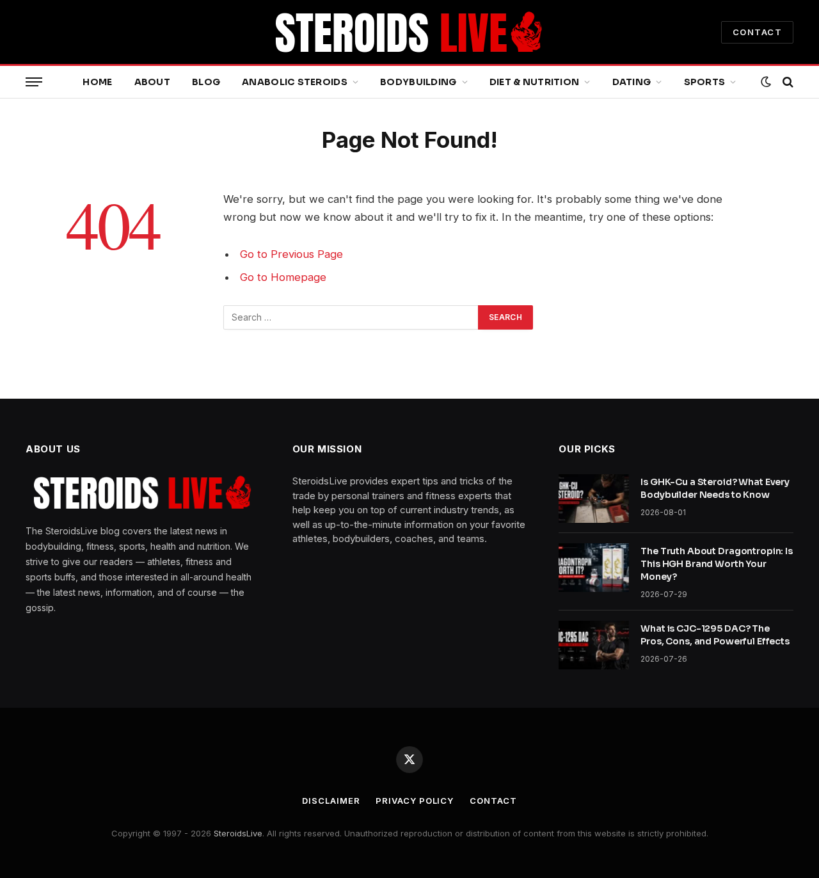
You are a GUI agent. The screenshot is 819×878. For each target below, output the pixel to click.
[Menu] (34, 82)
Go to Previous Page (291, 254)
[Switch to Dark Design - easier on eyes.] (766, 82)
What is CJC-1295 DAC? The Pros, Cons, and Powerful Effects (715, 635)
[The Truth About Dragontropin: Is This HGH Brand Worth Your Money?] (594, 567)
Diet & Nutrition (534, 82)
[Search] (786, 82)
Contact (493, 800)
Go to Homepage (283, 277)
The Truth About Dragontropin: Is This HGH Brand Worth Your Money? (716, 563)
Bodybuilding (418, 82)
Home (97, 82)
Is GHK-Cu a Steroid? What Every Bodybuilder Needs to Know (715, 488)
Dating (631, 82)
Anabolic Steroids (294, 82)
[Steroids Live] (409, 32)
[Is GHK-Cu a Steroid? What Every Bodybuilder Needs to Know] (594, 498)
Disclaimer (331, 800)
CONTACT (757, 32)
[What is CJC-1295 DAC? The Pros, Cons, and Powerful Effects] (594, 645)
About (152, 82)
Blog (206, 82)
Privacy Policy (415, 800)
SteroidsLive (238, 833)
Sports (705, 82)
